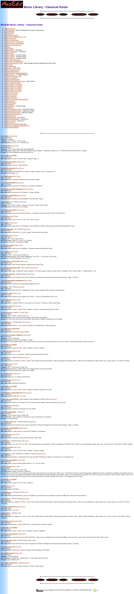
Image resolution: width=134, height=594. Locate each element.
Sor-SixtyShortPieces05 (12, 112)
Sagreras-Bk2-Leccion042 (12, 91)
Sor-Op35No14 (9, 106)
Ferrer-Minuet (8, 48)
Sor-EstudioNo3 (9, 101)
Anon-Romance (9, 30)
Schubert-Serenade (10, 98)
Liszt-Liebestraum (10, 66)
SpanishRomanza (10, 117)
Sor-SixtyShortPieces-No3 (13, 111)
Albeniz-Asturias (9, 28)
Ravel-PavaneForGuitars (12, 83)
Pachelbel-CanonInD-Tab (12, 76)
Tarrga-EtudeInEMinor (11, 127)
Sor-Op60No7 (8, 107)
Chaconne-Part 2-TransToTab (14, 43)
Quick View (13, 136)
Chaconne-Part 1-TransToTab (14, 42)
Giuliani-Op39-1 (9, 55)
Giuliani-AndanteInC (11, 51)
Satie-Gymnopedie (10, 96)
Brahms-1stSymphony (11, 40)
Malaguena (8, 68)
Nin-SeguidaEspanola (11, 71)
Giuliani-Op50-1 (9, 56)
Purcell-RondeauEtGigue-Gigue (14, 81)
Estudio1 (7, 47)
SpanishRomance (10, 116)
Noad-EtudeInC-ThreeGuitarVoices (15, 73)
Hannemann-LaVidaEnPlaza (13, 61)
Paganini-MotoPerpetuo (12, 79)
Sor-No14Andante (10, 102)
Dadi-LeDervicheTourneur (12, 45)
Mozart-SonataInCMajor (12, 70)
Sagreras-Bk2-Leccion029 (12, 86)
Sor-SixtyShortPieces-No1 (13, 109)
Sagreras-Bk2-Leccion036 (12, 88)
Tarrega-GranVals (10, 121)
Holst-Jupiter (8, 65)
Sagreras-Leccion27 (11, 93)
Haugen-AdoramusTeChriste (13, 63)
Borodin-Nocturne (10, 38)
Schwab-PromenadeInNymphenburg (16, 99)
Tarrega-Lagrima (9, 122)
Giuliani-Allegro (9, 50)
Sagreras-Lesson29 (10, 94)
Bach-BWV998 (9, 32)
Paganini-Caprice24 (11, 78)
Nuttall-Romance (9, 75)
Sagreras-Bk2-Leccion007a (13, 84)
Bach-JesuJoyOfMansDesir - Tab (15, 37)
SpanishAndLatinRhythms (12, 114)
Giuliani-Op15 (8, 53)
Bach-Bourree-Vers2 (11, 35)
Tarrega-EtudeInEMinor (12, 119)
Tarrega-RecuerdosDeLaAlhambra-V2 (16, 126)
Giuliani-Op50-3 (9, 58)
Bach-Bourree (8, 33)
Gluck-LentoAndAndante (12, 60)
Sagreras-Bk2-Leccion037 (12, 89)
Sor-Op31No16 (9, 104)
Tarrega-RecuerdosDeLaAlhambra (15, 124)
